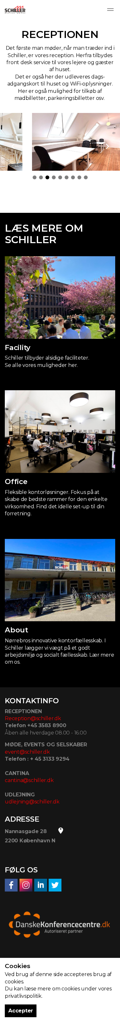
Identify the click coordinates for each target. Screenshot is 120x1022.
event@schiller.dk (27, 752)
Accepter (20, 1011)
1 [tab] (34, 177)
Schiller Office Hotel (15, 10)
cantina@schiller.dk (29, 780)
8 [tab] (79, 177)
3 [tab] (47, 177)
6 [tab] (66, 177)
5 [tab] (60, 177)
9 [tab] (86, 177)
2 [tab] (41, 177)
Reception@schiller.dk (33, 718)
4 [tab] (54, 177)
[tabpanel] (60, 142)
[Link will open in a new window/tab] (11, 885)
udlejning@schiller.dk (32, 802)
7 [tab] (73, 177)
